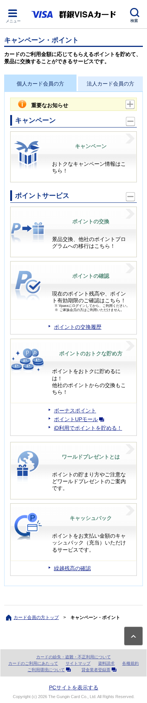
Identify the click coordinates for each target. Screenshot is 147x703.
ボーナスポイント (75, 410)
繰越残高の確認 (72, 568)
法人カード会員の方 (110, 84)
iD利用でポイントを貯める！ (88, 428)
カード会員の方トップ (36, 617)
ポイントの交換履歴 (77, 327)
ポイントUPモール (76, 419)
